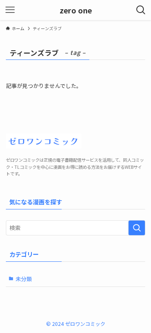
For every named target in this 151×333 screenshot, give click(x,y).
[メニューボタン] (10, 10)
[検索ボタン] (141, 10)
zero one (76, 10)
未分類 (24, 279)
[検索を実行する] (136, 227)
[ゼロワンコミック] (75, 142)
